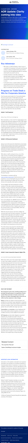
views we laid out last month (7, 177)
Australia (3, 431)
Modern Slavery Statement (14, 440)
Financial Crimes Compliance (17, 438)
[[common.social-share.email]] (8, 336)
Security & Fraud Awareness (6, 438)
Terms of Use (9, 435)
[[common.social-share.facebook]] (2, 336)
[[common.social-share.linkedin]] (4, 336)
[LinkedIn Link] (9, 442)
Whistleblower (3, 435)
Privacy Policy (15, 435)
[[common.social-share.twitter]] (6, 336)
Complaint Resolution (5, 440)
